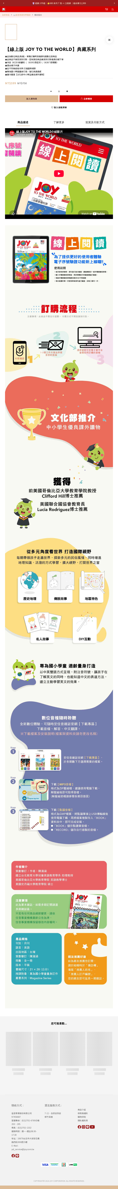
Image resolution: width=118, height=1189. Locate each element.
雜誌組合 (38, 15)
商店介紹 (82, 1109)
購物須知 (82, 1116)
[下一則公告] (114, 3)
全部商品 (6, 15)
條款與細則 (83, 1113)
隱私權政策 (83, 1120)
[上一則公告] (3, 3)
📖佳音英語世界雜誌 (22, 15)
